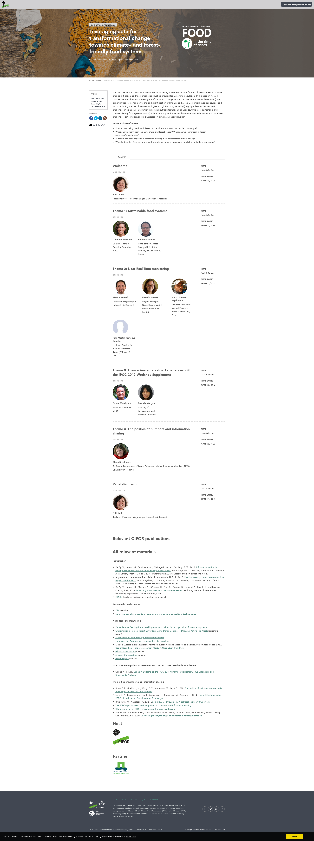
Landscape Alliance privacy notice (197, 829)
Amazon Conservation (126, 654)
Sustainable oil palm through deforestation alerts (139, 637)
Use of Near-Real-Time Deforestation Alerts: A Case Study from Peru (149, 647)
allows (133, 613)
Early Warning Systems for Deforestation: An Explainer (142, 641)
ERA (117, 610)
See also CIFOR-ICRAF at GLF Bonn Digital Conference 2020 (98, 102)
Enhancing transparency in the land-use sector (158, 590)
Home (91, 81)
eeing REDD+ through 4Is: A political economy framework (180, 701)
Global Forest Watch (125, 651)
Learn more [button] (131, 836)
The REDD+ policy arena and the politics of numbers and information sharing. (153, 705)
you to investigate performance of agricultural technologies (166, 613)
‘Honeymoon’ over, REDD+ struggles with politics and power (145, 708)
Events (99, 81)
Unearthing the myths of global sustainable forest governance (171, 715)
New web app (122, 613)
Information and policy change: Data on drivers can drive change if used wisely (167, 569)
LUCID (118, 597)
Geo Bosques (122, 658)
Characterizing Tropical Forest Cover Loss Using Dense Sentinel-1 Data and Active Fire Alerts (161, 630)
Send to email (99, 124)
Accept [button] (294, 837)
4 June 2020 (121, 156)
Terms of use (220, 829)
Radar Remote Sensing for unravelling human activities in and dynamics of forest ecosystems (161, 627)
